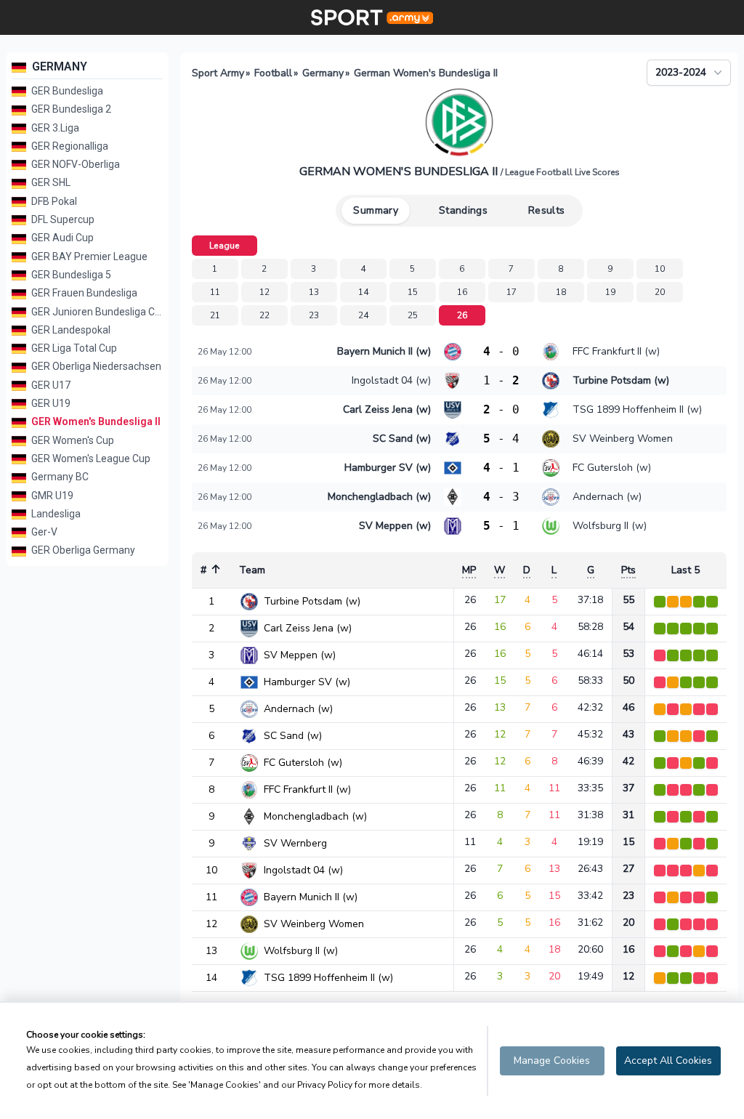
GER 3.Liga (54, 128)
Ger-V (43, 532)
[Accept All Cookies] (668, 1060)
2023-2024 (680, 72)
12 (264, 292)
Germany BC (59, 476)
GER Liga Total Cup (73, 348)
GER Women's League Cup (89, 458)
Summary (375, 210)
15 (413, 292)
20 (660, 292)
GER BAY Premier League (88, 256)
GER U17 (49, 385)
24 (363, 315)
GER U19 (49, 403)
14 (363, 292)
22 (264, 315)
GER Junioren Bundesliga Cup (96, 312)
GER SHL (49, 182)
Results (546, 210)
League (224, 245)
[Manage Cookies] (552, 1060)
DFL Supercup (61, 219)
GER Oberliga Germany (82, 550)
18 (561, 292)
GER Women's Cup (71, 440)
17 (511, 292)
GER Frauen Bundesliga (83, 293)
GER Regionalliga (68, 146)
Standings (463, 210)
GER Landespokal (69, 330)
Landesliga (55, 514)
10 (660, 269)
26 (462, 315)
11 (215, 292)
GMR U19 (51, 495)
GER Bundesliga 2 (70, 109)
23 (314, 315)
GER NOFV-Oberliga (74, 164)
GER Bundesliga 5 (70, 274)
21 (215, 315)
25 (413, 315)
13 (314, 292)
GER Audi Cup (61, 237)
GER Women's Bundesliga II (95, 421)
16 (462, 292)
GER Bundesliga (66, 91)
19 (610, 292)
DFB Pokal (53, 201)
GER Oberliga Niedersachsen (95, 366)
